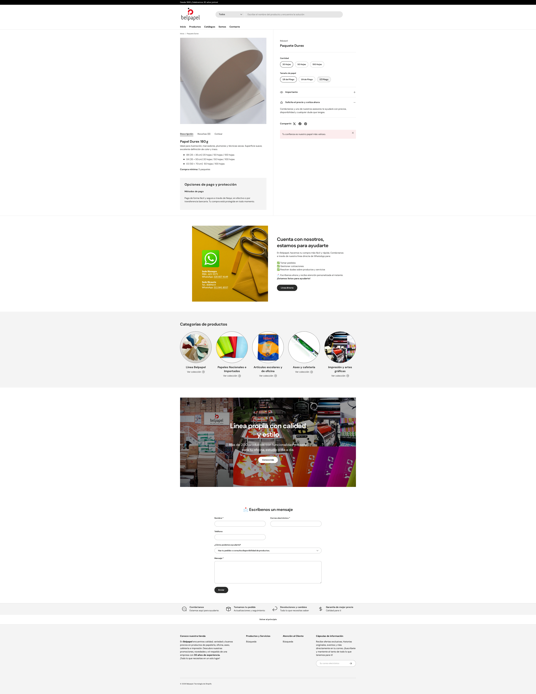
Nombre (218, 518)
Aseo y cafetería (304, 367)
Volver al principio (268, 619)
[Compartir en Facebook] (300, 124)
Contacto (234, 26)
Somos (222, 26)
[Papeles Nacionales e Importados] (231, 347)
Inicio (183, 26)
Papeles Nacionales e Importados (232, 369)
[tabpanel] (223, 155)
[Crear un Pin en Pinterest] (305, 124)
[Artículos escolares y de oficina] (268, 347)
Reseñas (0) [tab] (204, 133)
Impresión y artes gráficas (340, 369)
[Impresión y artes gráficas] (340, 347)
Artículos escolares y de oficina (268, 369)
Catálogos (209, 26)
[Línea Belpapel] (195, 347)
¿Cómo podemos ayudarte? (227, 545)
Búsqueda (251, 641)
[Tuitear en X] (294, 124)
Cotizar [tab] (218, 133)
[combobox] (279, 14)
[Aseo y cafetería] (304, 347)
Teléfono (218, 531)
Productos (195, 26)
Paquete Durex (193, 33)
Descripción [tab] (186, 133)
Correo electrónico (279, 518)
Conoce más (268, 460)
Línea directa (287, 288)
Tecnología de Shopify (203, 684)
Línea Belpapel (196, 367)
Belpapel (284, 40)
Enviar (221, 590)
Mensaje (218, 558)
